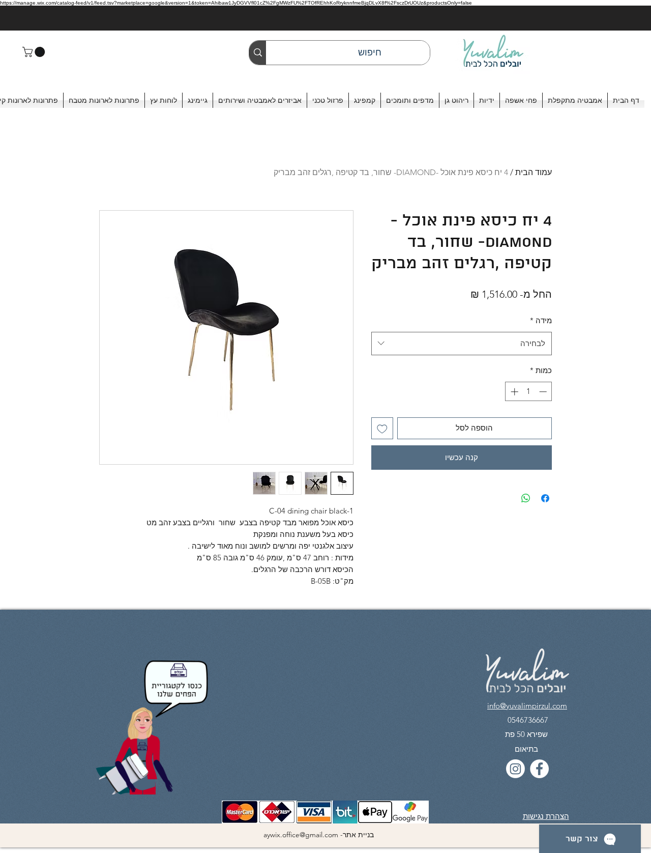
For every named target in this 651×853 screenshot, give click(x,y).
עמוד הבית (533, 172)
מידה (541, 320)
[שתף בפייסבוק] (545, 498)
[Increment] (513, 391)
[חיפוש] (257, 53)
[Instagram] (515, 768)
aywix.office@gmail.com (300, 834)
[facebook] (539, 768)
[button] (34, 52)
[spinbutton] (528, 391)
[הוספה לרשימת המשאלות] (382, 428)
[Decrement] (544, 391)
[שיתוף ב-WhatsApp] (526, 498)
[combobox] (461, 343)
